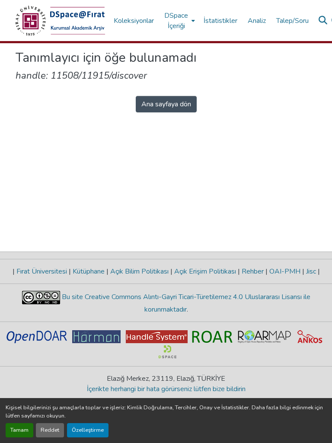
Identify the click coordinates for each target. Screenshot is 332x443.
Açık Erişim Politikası (205, 271)
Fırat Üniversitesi (42, 271)
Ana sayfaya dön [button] (166, 104)
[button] (60, 21)
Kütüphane (88, 271)
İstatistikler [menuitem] (220, 20)
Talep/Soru (292, 20)
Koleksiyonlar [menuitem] (134, 20)
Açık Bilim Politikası (139, 271)
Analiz (257, 20)
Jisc (311, 271)
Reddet (50, 430)
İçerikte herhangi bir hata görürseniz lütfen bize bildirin (166, 389)
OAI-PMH (285, 271)
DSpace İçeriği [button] (176, 21)
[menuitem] (179, 20)
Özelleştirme (88, 430)
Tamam (19, 430)
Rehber (252, 271)
